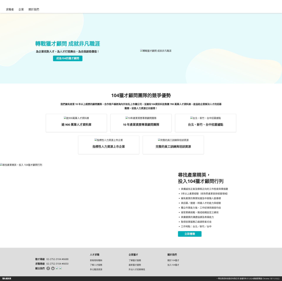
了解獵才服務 (135, 260)
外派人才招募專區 (137, 269)
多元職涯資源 (96, 269)
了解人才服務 (96, 264)
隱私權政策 (6, 278)
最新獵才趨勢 (135, 264)
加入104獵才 (173, 264)
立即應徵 (189, 234)
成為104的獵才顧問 (67, 58)
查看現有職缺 (96, 260)
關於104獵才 (173, 260)
